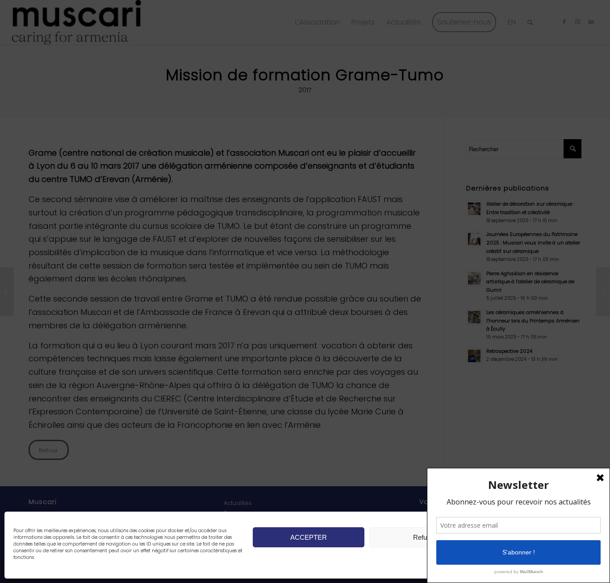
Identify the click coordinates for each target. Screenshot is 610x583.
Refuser (424, 537)
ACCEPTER (308, 537)
